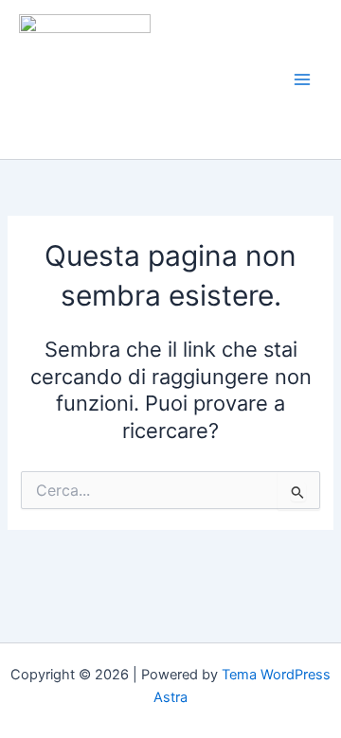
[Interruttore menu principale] (302, 79)
